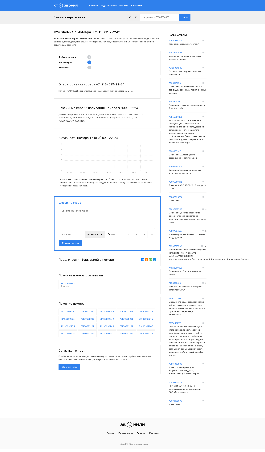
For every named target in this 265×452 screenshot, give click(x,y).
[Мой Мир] (154, 259)
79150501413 (175, 323)
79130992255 (68, 326)
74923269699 (175, 268)
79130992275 (146, 319)
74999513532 (175, 246)
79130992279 (87, 333)
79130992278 (68, 333)
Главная (93, 5)
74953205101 (175, 283)
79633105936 (175, 401)
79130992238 (87, 319)
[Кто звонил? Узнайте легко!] (69, 5)
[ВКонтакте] (142, 259)
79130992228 (146, 333)
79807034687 (175, 231)
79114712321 (175, 298)
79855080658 (175, 117)
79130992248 (126, 311)
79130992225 (68, 319)
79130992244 (107, 326)
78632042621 (175, 101)
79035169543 (175, 209)
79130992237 (146, 311)
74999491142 (175, 166)
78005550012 (175, 182)
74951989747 (175, 40)
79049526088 (175, 197)
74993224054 (176, 382)
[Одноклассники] (146, 259)
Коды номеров (109, 5)
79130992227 (87, 326)
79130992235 (126, 319)
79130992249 (107, 311)
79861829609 (175, 364)
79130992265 (146, 326)
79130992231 (106, 333)
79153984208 (175, 68)
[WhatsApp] (150, 259)
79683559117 (175, 151)
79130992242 (107, 319)
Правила (123, 5)
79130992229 (126, 333)
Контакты (136, 5)
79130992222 (126, 326)
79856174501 (175, 83)
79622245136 (175, 52)
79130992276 (68, 311)
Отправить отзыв (70, 243)
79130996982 (68, 284)
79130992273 (87, 311)
